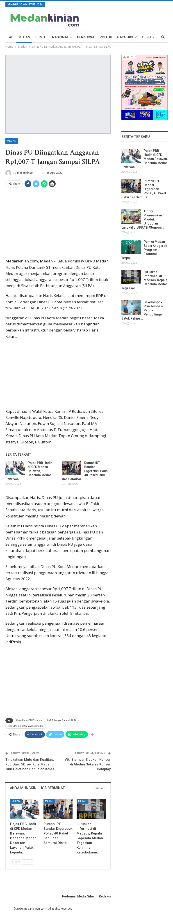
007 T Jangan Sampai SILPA (61, 720)
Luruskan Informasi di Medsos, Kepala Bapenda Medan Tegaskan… (144, 280)
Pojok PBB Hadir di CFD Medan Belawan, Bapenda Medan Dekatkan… (28, 471)
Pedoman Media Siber (78, 896)
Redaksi (105, 896)
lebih (146, 37)
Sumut (41, 37)
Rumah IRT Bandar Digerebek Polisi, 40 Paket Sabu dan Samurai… (85, 471)
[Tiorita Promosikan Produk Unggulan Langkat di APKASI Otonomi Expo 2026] (131, 216)
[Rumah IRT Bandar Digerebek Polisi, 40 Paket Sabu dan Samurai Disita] (71, 468)
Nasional (60, 37)
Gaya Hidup (127, 37)
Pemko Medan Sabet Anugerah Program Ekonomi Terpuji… (144, 250)
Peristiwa (85, 37)
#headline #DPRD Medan (29, 720)
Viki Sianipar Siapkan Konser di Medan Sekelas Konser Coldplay (88, 764)
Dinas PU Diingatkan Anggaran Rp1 (26, 726)
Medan (24, 37)
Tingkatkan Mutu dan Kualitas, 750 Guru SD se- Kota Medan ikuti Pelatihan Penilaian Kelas (29, 764)
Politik (106, 37)
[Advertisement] (58, 224)
